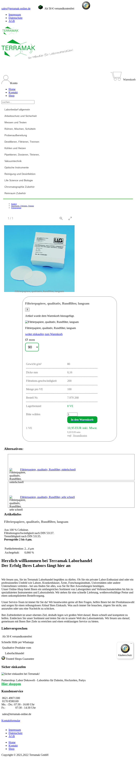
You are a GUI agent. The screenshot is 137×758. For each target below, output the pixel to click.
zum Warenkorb (54, 334)
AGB (12, 21)
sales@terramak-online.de (16, 8)
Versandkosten (80, 435)
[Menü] (131, 644)
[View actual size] (61, 218)
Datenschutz (15, 17)
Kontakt (13, 92)
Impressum (15, 14)
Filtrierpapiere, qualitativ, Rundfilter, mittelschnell (48, 469)
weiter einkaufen (34, 334)
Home (12, 89)
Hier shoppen (11, 684)
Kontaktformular (10, 720)
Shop (11, 95)
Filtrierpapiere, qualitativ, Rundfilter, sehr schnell (47, 497)
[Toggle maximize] (70, 218)
